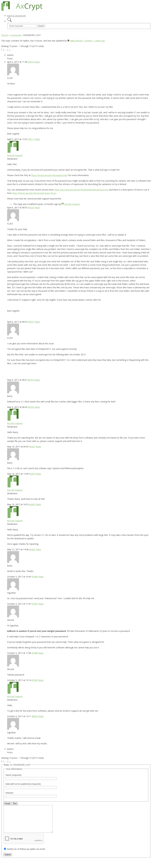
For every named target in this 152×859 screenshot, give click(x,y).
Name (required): (13, 775)
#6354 (31, 379)
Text (15, 803)
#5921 (31, 321)
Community (16, 35)
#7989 (35, 680)
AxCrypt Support (15, 155)
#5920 (31, 207)
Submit (8, 855)
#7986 (35, 576)
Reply (37, 61)
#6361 (32, 446)
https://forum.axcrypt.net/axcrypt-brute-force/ (34, 193)
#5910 (31, 61)
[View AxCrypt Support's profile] (13, 152)
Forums (5, 35)
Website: (9, 792)
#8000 (35, 716)
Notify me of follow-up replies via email (26, 849)
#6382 (32, 549)
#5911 (31, 139)
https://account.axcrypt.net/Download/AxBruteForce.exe (81, 189)
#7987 (35, 603)
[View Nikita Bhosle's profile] (68, 40)
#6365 (32, 504)
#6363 (32, 473)
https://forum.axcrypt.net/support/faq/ (49, 175)
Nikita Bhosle (76, 40)
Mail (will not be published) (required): (23, 783)
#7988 (35, 653)
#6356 (31, 407)
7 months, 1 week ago (94, 40)
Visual (7, 803)
